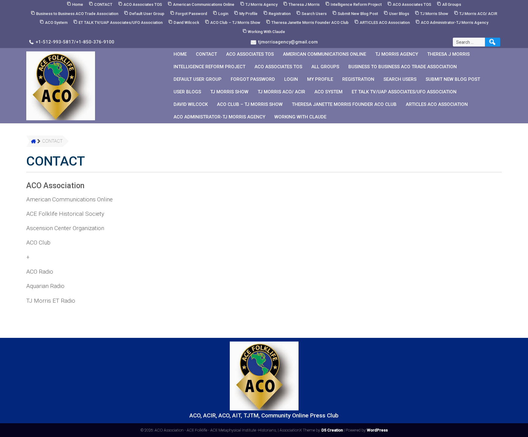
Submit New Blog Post (358, 13)
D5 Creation (332, 430)
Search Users (314, 13)
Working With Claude (266, 31)
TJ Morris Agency (261, 4)
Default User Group (146, 13)
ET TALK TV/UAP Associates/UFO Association (121, 22)
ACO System (56, 22)
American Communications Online (203, 4)
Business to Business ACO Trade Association (77, 13)
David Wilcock (186, 22)
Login (223, 13)
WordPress (377, 430)
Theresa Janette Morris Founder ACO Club (310, 22)
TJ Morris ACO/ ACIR (478, 13)
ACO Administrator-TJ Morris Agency (454, 22)
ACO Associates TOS (142, 4)
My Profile (248, 13)
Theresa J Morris (304, 4)
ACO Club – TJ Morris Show (235, 22)
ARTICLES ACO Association (385, 22)
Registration (280, 13)
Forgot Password (191, 13)
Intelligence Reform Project (356, 4)
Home (77, 4)
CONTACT (103, 4)
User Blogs (399, 13)
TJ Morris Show (434, 13)
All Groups (451, 4)
